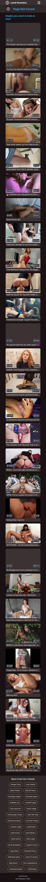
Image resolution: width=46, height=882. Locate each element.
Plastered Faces (30, 851)
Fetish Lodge (31, 809)
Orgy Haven (14, 851)
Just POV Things (32, 821)
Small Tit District (32, 857)
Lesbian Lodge (15, 827)
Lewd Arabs (31, 827)
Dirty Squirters (15, 809)
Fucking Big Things (15, 815)
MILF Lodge (30, 839)
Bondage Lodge (14, 796)
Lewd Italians (30, 833)
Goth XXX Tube (33, 815)
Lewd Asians (15, 833)
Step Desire (13, 863)
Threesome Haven (16, 869)
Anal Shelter (30, 784)
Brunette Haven (32, 796)
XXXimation (32, 869)
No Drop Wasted (14, 845)
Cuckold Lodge (30, 802)
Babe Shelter (15, 790)
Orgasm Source (32, 845)
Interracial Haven (14, 821)
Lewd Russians (18, 2)
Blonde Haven (30, 790)
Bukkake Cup (15, 802)
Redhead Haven (14, 857)
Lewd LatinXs (16, 839)
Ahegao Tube (16, 784)
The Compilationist (30, 863)
